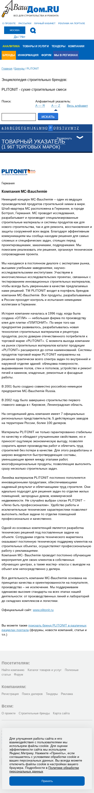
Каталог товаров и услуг (45, 670)
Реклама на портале (71, 23)
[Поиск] (33, 30)
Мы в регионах (66, 55)
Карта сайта (61, 713)
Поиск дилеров (32, 694)
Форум (46, 55)
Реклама (67, 694)
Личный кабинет (44, 23)
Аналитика (11, 46)
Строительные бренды (34, 713)
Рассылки (24, 23)
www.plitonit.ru (43, 610)
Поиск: (6, 101)
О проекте (9, 23)
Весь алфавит (77, 105)
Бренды (9, 55)
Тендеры (58, 46)
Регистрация (10, 694)
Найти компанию (13, 670)
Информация (28, 55)
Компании (76, 46)
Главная (7, 68)
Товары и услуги (36, 46)
